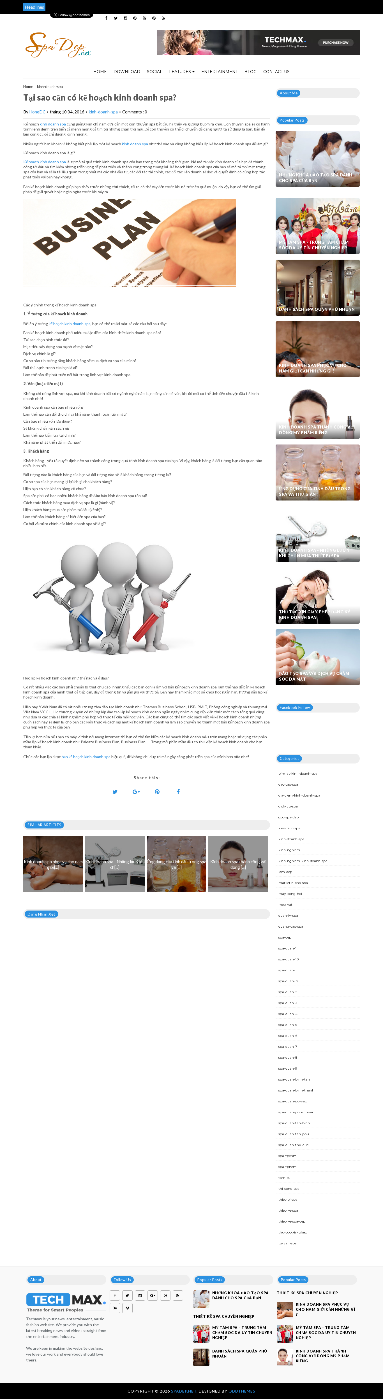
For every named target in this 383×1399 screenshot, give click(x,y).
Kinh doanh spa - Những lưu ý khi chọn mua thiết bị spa (314, 553)
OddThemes (242, 1391)
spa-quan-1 (287, 948)
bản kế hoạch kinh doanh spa (86, 756)
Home (100, 71)
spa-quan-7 (287, 1046)
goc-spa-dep (288, 817)
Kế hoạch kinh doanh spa (44, 161)
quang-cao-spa (290, 926)
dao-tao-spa (288, 784)
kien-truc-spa (289, 828)
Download (127, 71)
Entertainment (219, 71)
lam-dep (285, 872)
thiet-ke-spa (288, 1210)
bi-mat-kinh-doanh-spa (297, 773)
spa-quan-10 (288, 959)
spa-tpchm (287, 1156)
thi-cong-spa (288, 1188)
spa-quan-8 (287, 1057)
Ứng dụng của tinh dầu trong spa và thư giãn (315, 491)
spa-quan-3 (287, 1003)
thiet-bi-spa (287, 1199)
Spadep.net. (185, 1391)
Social (154, 71)
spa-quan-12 (288, 981)
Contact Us (276, 71)
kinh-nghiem (289, 850)
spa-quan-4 (287, 1014)
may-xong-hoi (290, 893)
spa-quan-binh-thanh (296, 1090)
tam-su (284, 1177)
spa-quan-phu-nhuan (296, 1112)
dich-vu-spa (288, 806)
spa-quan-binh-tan (294, 1079)
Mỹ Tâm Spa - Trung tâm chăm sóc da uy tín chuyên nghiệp (314, 245)
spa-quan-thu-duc (293, 1145)
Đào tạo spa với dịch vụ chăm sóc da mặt (314, 676)
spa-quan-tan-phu (293, 1134)
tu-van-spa (287, 1243)
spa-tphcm (287, 1167)
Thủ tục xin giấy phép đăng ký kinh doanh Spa (314, 614)
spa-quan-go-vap (292, 1101)
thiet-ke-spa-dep (291, 1221)
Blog (250, 71)
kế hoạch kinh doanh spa (70, 323)
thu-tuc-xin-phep (292, 1232)
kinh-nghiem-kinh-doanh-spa (302, 861)
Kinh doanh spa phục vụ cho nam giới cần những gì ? (313, 368)
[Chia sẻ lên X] (115, 791)
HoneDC (37, 111)
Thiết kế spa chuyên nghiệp (224, 1316)
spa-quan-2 (287, 992)
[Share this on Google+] (136, 791)
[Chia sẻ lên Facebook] (178, 791)
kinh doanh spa (53, 124)
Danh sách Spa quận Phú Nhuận (317, 309)
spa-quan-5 (287, 1025)
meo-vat (285, 904)
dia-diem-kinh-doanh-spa (299, 795)
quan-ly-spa (288, 915)
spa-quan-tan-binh (294, 1123)
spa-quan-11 (287, 970)
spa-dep (284, 937)
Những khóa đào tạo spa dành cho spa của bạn (315, 178)
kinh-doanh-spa (50, 86)
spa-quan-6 (287, 1035)
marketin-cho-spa (293, 883)
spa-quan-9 (287, 1068)
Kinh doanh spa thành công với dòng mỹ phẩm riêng (317, 430)
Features (180, 71)
